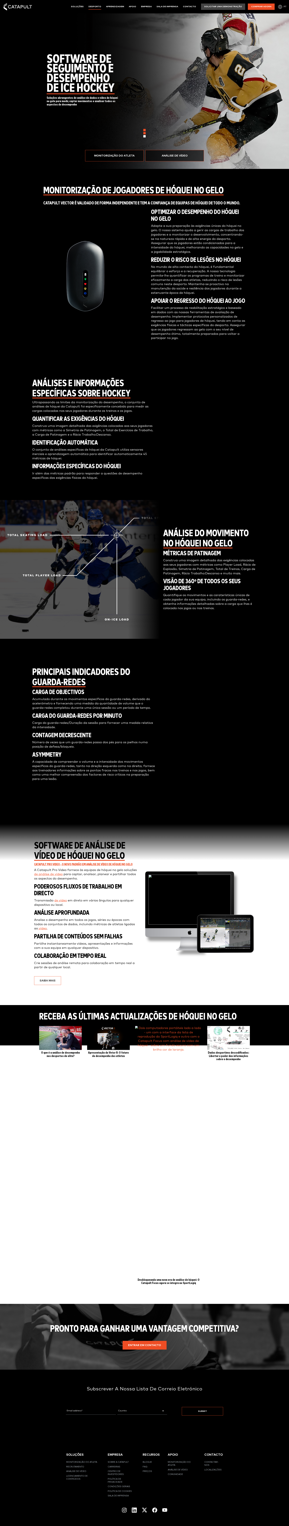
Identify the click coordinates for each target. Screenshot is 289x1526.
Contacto (189, 7)
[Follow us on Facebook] (154, 1510)
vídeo (42, 928)
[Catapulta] (18, 7)
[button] (114, 155)
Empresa (146, 7)
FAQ (145, 1467)
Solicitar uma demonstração (223, 7)
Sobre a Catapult (118, 1462)
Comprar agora (261, 7)
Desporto (94, 7)
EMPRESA (115, 1454)
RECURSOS (151, 1454)
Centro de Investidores (116, 1472)
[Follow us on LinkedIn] (134, 1510)
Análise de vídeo (76, 1471)
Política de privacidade (115, 1480)
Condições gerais (119, 1486)
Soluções (77, 7)
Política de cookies (120, 1491)
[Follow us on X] (144, 1510)
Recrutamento (75, 1467)
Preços (147, 1471)
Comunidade (175, 1474)
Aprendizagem (115, 7)
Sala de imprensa (167, 7)
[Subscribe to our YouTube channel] (164, 1510)
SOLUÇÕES (75, 1454)
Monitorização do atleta (81, 1462)
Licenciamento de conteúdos (77, 1477)
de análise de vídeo (48, 874)
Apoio (132, 7)
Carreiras (114, 1467)
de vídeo (60, 900)
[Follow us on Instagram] (124, 1510)
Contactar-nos (211, 1463)
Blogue (147, 1462)
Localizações (213, 1470)
